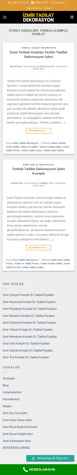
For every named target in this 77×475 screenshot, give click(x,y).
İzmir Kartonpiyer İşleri (17, 440)
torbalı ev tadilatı (29, 146)
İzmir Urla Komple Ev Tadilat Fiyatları (26, 343)
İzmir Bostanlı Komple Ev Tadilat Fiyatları (29, 315)
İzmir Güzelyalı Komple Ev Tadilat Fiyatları (29, 322)
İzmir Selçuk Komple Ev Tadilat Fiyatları (28, 350)
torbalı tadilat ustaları (33, 267)
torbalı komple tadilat (50, 146)
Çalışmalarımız (34, 8)
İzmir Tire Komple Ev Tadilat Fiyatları (26, 357)
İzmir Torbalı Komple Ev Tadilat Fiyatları (28, 329)
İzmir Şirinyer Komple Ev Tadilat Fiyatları (28, 294)
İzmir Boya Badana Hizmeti (20, 426)
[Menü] (5, 17)
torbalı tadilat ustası (32, 150)
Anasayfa (9, 378)
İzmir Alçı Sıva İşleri (15, 413)
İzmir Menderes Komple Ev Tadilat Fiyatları (30, 336)
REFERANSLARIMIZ (16, 447)
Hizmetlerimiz (58, 2)
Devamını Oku (38, 130)
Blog (6, 385)
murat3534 (16, 66)
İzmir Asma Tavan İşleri (17, 420)
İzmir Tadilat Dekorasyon (38, 165)
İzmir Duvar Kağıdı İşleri (18, 433)
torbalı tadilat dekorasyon (38, 48)
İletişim (48, 8)
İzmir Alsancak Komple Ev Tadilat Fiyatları (29, 301)
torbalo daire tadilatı (54, 150)
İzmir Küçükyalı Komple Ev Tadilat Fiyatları (30, 308)
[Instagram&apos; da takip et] (72, 17)
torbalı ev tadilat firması (27, 263)
